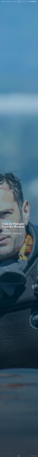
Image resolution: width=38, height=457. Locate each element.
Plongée (15, 1)
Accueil (3, 1)
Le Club (26, 1)
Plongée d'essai (7, 233)
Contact (29, 1)
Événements (8, 1)
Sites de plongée (19, 1)
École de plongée (18, 233)
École (12, 1)
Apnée (23, 1)
